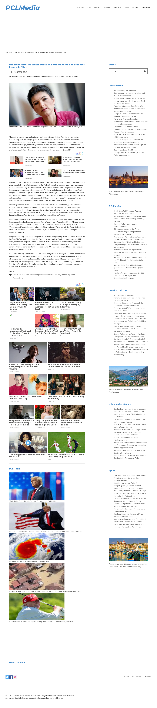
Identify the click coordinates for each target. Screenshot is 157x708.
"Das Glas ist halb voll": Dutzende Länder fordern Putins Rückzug (130, 425)
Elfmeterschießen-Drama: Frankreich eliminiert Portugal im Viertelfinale (129, 525)
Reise (127, 7)
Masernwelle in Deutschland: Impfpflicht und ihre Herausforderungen (130, 146)
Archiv (126, 676)
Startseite (80, 7)
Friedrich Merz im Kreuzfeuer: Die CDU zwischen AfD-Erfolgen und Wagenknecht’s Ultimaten (129, 275)
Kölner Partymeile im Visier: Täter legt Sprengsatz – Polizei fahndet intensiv (129, 335)
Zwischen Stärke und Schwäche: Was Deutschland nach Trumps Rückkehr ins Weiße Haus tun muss (129, 108)
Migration (71, 274)
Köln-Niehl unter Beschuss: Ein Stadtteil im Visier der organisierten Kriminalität (130, 314)
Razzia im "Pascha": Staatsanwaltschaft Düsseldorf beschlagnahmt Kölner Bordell (131, 340)
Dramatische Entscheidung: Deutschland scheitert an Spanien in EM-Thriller (130, 520)
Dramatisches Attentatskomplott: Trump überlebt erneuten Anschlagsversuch (41, 621)
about (55, 698)
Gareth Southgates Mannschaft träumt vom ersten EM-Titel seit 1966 (129, 505)
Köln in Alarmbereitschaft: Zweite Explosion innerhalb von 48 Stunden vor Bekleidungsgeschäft (130, 329)
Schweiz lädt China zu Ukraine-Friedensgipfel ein (126, 438)
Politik (89, 7)
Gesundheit (146, 7)
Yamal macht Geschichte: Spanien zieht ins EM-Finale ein (129, 510)
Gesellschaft (117, 7)
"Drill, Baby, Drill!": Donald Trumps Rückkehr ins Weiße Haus (33, 501)
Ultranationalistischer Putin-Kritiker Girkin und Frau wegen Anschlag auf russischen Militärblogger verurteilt (130, 445)
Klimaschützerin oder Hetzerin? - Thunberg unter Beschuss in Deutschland (130, 128)
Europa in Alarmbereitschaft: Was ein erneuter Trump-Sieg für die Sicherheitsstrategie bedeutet (128, 116)
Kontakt (148, 676)
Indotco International (24, 696)
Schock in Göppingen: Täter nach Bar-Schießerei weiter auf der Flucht (129, 140)
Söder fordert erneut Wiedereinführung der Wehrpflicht (129, 415)
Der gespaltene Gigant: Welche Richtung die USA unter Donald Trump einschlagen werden (45, 531)
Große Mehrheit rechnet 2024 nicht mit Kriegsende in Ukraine (129, 451)
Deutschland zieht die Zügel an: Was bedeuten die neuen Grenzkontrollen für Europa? (130, 252)
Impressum (136, 676)
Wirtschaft (135, 7)
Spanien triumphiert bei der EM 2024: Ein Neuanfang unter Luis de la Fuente (130, 499)
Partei (54, 274)
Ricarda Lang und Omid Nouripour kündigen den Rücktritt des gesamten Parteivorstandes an (129, 152)
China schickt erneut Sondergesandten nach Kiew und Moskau (129, 420)
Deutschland (24, 274)
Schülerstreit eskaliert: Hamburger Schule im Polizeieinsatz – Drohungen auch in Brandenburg (131, 352)
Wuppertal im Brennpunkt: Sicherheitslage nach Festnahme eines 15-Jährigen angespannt (129, 134)
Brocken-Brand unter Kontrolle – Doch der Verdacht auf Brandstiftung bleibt (129, 345)
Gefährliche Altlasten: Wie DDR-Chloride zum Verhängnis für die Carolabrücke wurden (130, 260)
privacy (61, 698)
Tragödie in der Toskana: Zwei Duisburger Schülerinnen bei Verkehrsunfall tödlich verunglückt (130, 321)
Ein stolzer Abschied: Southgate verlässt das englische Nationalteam (130, 494)
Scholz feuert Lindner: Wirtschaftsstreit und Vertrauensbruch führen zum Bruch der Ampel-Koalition (129, 101)
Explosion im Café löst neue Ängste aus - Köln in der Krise (130, 309)
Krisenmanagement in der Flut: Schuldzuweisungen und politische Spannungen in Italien (44, 591)
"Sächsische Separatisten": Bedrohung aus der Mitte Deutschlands (131, 122)
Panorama (106, 7)
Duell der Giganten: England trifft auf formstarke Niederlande (128, 515)
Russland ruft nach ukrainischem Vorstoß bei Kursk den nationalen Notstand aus (130, 410)
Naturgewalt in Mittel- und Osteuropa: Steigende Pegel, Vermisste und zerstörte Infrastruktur (130, 244)
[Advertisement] (78, 31)
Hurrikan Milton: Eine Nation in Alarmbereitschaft (29, 561)
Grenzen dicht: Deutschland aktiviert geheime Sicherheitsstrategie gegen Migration (128, 267)
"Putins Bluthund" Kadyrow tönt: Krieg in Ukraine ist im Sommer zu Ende (130, 456)
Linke (49, 274)
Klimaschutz (18, 278)
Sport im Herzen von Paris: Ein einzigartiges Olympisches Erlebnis (127, 484)
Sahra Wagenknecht (38, 274)
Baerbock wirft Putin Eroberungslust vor (130, 430)
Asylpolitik (62, 274)
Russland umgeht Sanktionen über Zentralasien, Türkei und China (127, 433)
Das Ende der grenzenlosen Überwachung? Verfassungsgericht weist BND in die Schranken (130, 93)
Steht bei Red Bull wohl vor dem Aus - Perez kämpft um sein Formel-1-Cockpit (130, 489)
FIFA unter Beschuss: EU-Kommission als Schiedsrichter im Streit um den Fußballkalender (130, 478)
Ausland (97, 7)
